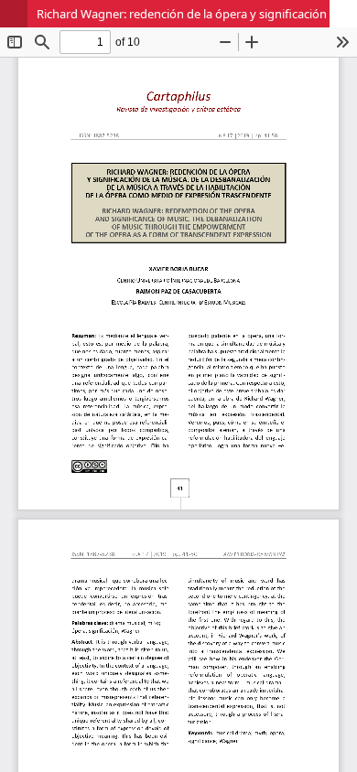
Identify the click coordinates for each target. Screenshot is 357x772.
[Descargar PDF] (343, 13)
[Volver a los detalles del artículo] (13, 13)
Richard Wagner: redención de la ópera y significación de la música (197, 13)
